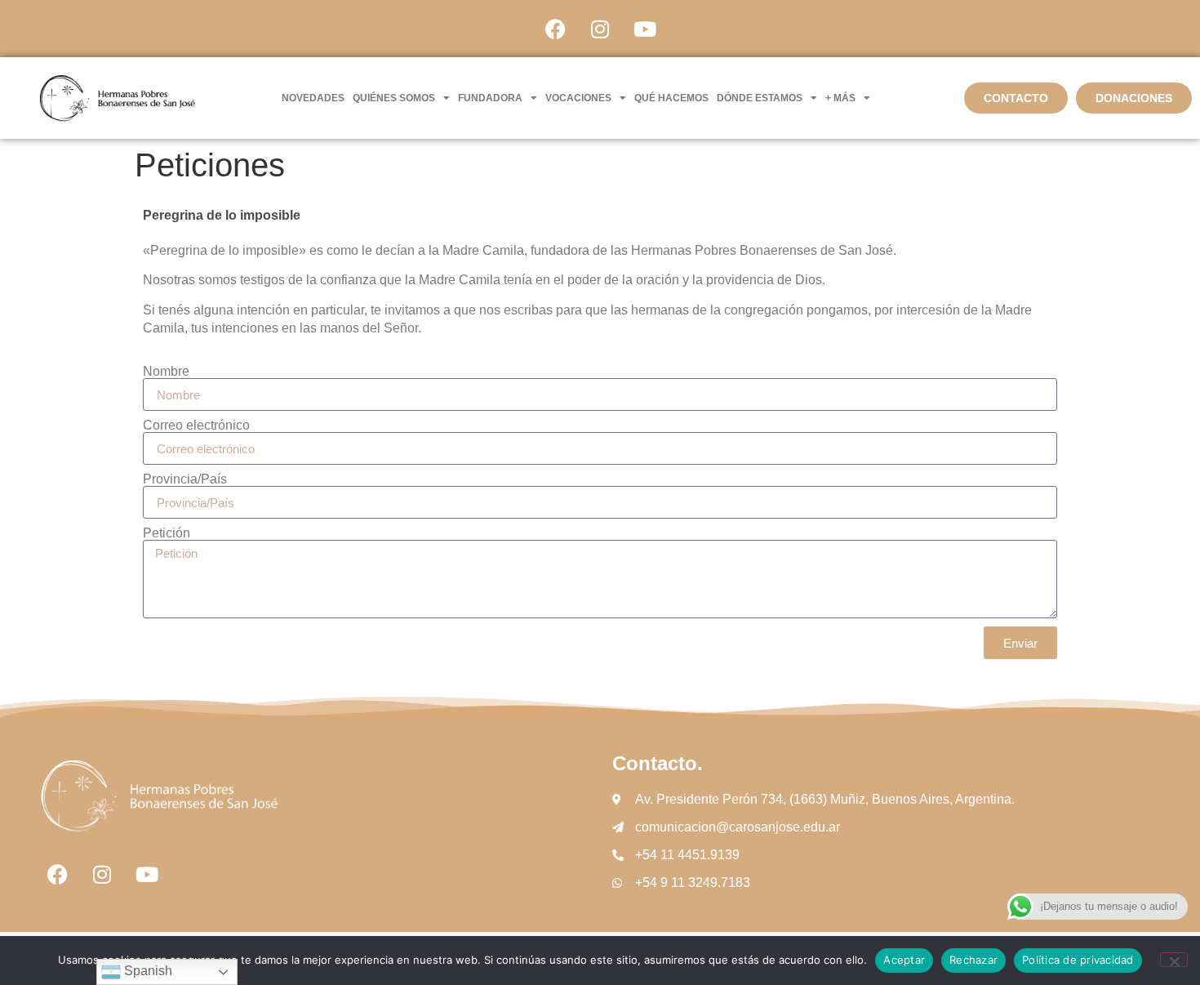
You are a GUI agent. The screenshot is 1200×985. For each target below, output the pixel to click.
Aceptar (904, 959)
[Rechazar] (1174, 959)
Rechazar (973, 959)
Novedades (313, 98)
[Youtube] (644, 28)
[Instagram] (600, 28)
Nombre (166, 371)
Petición (166, 533)
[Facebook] (555, 28)
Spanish (146, 971)
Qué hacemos (671, 98)
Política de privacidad (1078, 959)
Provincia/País (185, 479)
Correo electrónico (196, 425)
